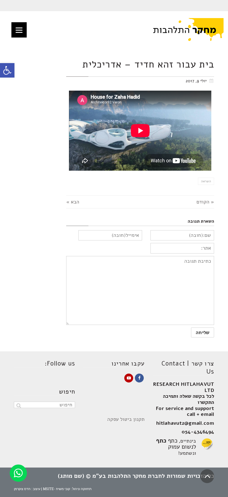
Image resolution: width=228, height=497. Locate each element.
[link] (7, 70)
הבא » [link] (72, 201)
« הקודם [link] (205, 201)
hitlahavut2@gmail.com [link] (185, 423)
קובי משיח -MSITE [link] (56, 488)
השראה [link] (206, 181)
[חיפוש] (19, 405)
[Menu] (19, 30)
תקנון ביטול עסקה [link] (126, 419)
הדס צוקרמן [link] (22, 488)
